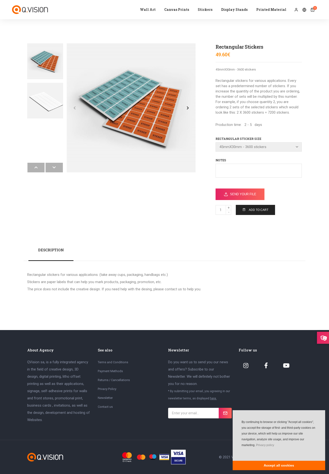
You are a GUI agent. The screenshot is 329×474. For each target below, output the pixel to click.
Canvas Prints (176, 9)
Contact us (105, 407)
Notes (221, 160)
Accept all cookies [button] (279, 465)
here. (213, 398)
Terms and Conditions (113, 362)
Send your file (243, 194)
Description (51, 249)
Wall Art (148, 9)
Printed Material (271, 9)
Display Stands (234, 9)
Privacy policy (265, 445)
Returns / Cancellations (114, 380)
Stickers (205, 9)
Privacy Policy (107, 389)
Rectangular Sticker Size (238, 139)
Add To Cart (258, 210)
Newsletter (105, 398)
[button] (241, 452)
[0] (312, 9)
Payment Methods (110, 371)
